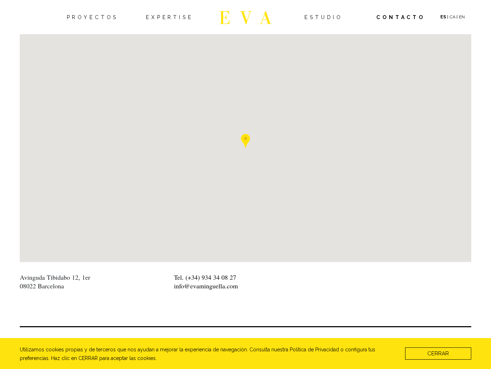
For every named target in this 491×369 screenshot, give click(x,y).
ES (443, 16)
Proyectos (92, 17)
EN (462, 16)
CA (452, 16)
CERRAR (438, 353)
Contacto (400, 17)
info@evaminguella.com (206, 286)
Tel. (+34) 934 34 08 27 (205, 277)
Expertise (169, 17)
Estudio (323, 17)
